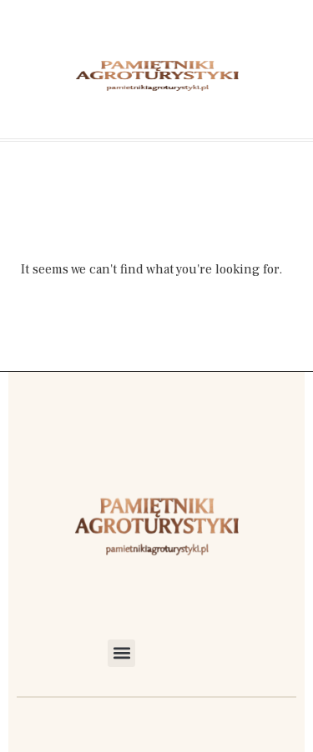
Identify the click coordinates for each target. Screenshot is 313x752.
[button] (121, 653)
